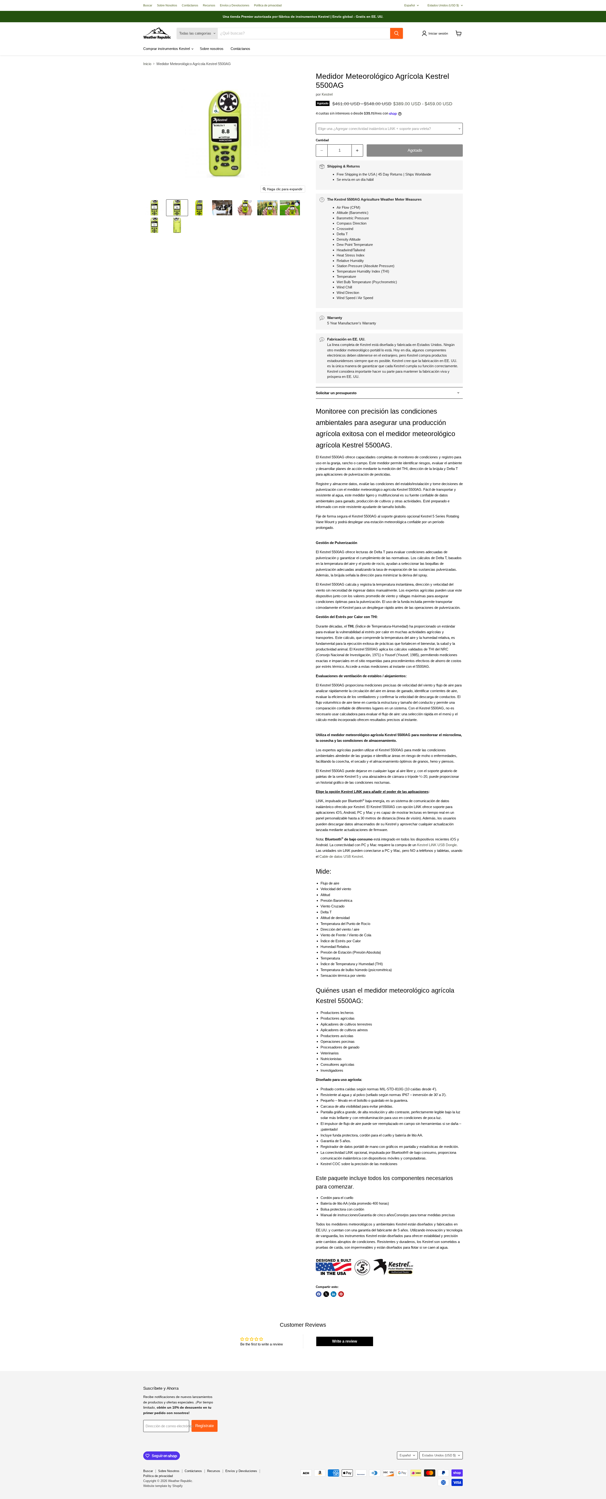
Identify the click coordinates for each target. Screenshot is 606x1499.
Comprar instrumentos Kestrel (167, 49)
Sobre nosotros (211, 49)
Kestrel (327, 94)
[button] (436, 33)
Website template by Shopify (163, 1486)
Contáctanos (190, 5)
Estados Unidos (443, 5)
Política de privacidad (268, 5)
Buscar (147, 5)
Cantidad (322, 140)
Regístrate (204, 1426)
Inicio (147, 64)
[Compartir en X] (326, 1294)
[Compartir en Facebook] (318, 1294)
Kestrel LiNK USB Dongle (437, 845)
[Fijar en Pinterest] (341, 1294)
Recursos (209, 5)
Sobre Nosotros (167, 5)
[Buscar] (396, 33)
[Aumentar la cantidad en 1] (357, 150)
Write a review (344, 1341)
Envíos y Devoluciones (234, 5)
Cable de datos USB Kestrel (341, 856)
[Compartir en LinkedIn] (333, 1294)
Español (409, 5)
